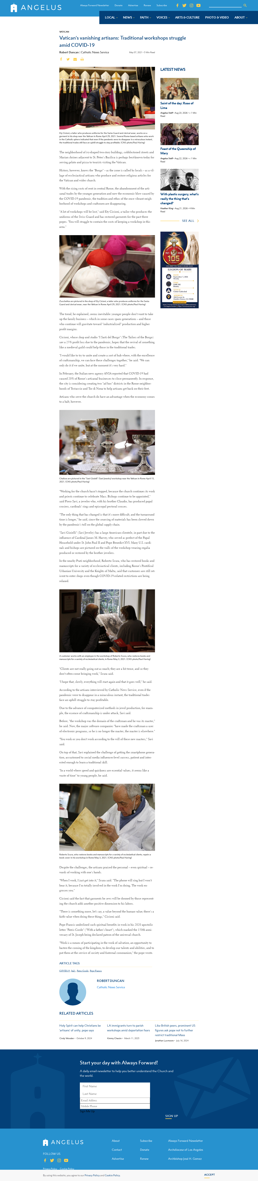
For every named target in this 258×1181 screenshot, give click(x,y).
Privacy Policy (92, 1175)
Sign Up (171, 1116)
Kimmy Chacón (114, 1038)
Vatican (64, 31)
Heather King (166, 208)
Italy (73, 970)
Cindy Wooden (66, 1038)
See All (188, 220)
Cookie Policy (67, 1168)
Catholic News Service (95, 52)
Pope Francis (96, 970)
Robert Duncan (69, 52)
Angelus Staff (166, 113)
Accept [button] (209, 1174)
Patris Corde (82, 970)
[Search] (245, 5)
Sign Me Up (87, 1111)
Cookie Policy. (112, 1175)
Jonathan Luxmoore (164, 1040)
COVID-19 (64, 970)
